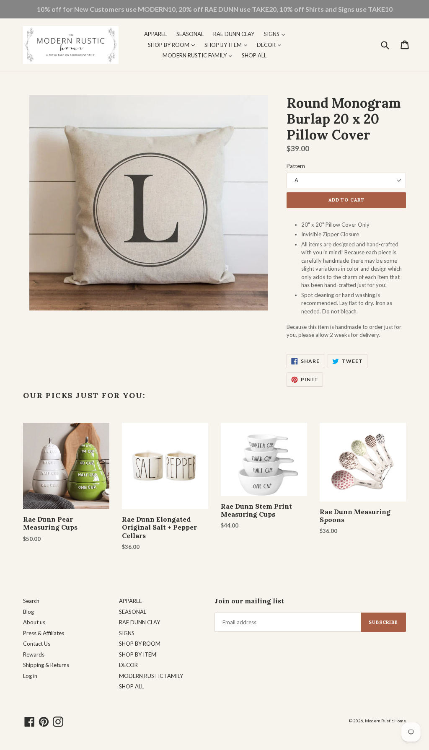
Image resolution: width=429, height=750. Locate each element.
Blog (28, 611)
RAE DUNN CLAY (233, 34)
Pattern (296, 166)
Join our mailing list (249, 601)
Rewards (33, 654)
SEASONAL (190, 34)
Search (31, 600)
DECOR (271, 44)
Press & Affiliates (43, 633)
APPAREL (155, 34)
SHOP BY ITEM (227, 44)
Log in (30, 675)
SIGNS (276, 33)
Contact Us (36, 643)
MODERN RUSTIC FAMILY (199, 55)
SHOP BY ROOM (173, 44)
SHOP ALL (254, 55)
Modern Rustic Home (385, 720)
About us (34, 622)
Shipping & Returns (46, 665)
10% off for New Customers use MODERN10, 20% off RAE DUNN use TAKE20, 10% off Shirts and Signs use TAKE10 (215, 9)
